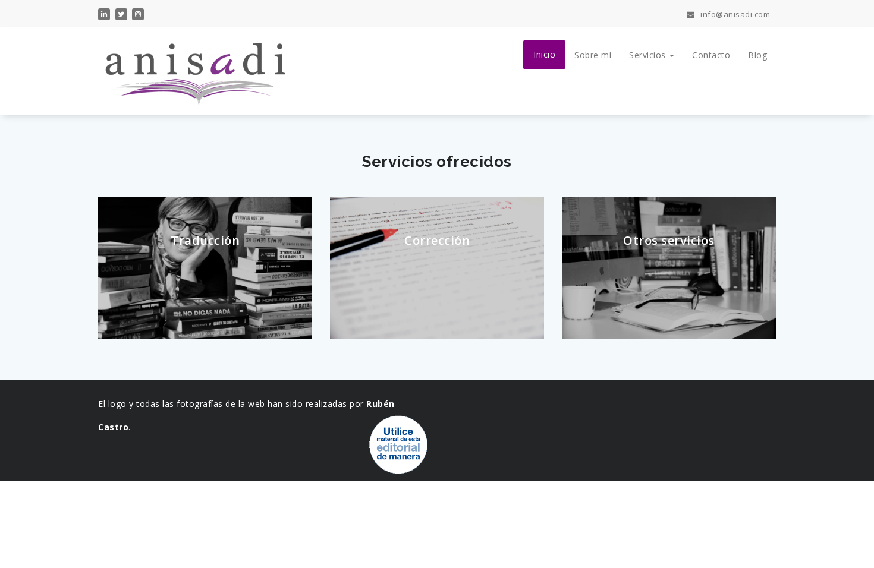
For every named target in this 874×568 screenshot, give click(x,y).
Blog (757, 55)
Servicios (648, 55)
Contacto (711, 55)
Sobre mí (592, 55)
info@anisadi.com (734, 14)
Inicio (544, 54)
